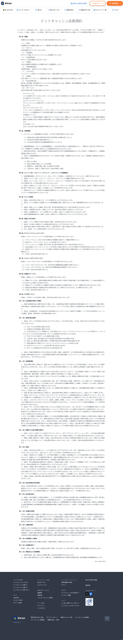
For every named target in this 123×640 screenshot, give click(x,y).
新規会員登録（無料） (67, 582)
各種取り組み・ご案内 (53, 619)
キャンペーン (40, 605)
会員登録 (115, 3)
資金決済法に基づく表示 (37, 617)
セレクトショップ (42, 584)
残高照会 (39, 592)
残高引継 (39, 595)
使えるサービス (54, 10)
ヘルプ (116, 10)
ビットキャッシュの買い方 (20, 584)
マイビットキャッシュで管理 (44, 597)
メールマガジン (41, 608)
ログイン (97, 3)
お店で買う (16, 597)
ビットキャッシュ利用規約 (82, 617)
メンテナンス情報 (66, 595)
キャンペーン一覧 (101, 10)
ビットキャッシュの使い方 (20, 587)
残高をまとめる (85, 10)
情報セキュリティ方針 (66, 617)
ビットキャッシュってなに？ (20, 582)
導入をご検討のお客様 (79, 3)
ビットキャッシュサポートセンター (71, 605)
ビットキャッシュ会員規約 (38, 619)
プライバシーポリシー (52, 617)
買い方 (40, 10)
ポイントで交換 (17, 602)
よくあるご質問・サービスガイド (70, 603)
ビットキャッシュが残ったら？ (21, 589)
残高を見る (70, 10)
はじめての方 (9, 10)
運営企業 (88, 585)
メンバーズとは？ (24, 10)
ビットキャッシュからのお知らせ (70, 592)
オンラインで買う (18, 600)
